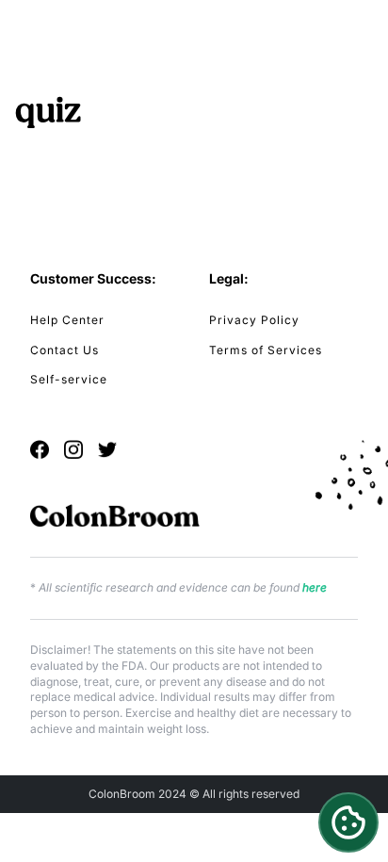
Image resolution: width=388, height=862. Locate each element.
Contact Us (64, 350)
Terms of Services (265, 350)
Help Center (67, 320)
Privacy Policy (254, 320)
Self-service (68, 379)
